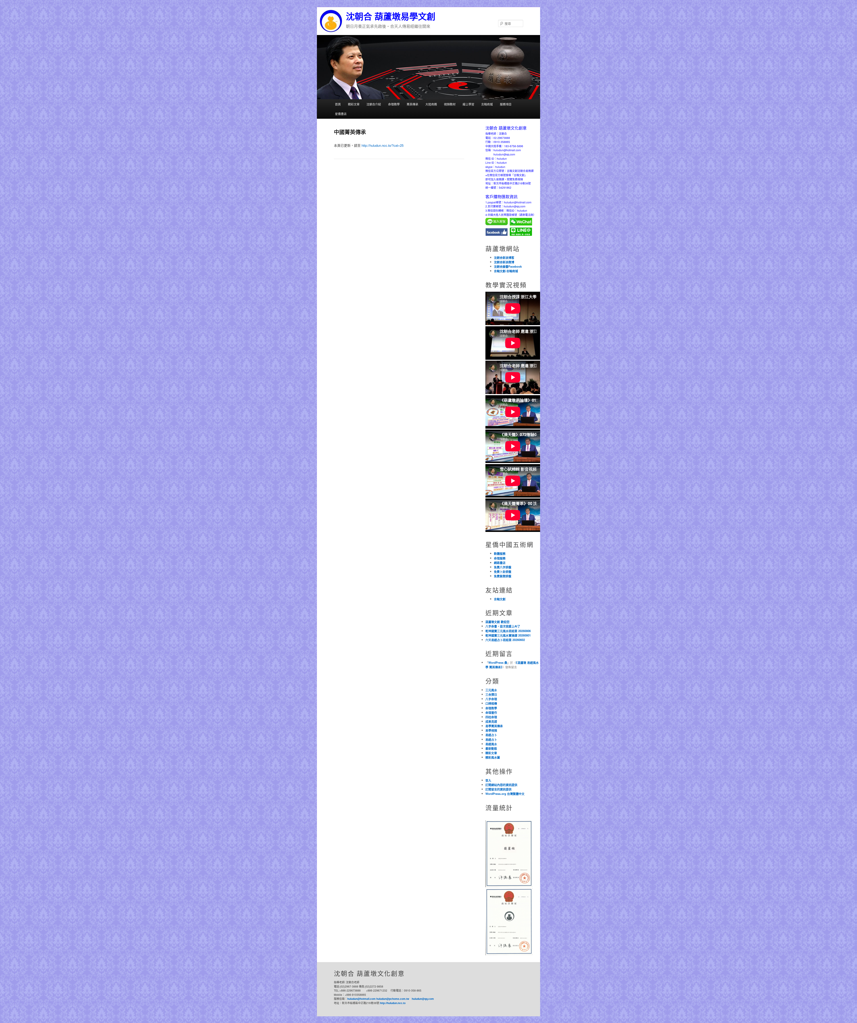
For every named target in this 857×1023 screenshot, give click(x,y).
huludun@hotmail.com (361, 999)
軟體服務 (499, 553)
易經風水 (491, 744)
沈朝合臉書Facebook (508, 266)
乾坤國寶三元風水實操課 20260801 (508, 635)
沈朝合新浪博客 (504, 257)
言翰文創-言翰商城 (506, 271)
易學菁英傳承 (494, 726)
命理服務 (499, 558)
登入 (488, 780)
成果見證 (491, 721)
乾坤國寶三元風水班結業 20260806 (508, 631)
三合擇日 (491, 694)
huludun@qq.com (423, 999)
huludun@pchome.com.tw (392, 999)
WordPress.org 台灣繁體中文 (504, 794)
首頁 (338, 104)
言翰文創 (499, 599)
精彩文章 (354, 104)
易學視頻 (491, 730)
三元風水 (491, 690)
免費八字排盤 (502, 567)
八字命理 (491, 699)
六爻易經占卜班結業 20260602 (505, 640)
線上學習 (468, 104)
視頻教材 (450, 104)
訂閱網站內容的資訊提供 (501, 785)
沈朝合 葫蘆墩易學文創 (390, 16)
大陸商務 (431, 104)
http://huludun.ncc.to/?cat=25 (383, 145)
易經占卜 (491, 735)
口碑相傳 (491, 703)
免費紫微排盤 (502, 576)
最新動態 (491, 748)
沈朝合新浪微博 (504, 262)
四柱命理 (491, 717)
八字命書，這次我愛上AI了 (502, 626)
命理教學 (394, 104)
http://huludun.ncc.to (393, 1003)
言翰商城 (487, 104)
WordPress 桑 (497, 662)
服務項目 (506, 104)
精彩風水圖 (492, 757)
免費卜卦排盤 (502, 571)
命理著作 (491, 712)
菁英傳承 (412, 104)
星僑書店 (341, 114)
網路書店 (499, 562)
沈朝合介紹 (373, 104)
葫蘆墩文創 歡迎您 (497, 622)
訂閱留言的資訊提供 (498, 789)
